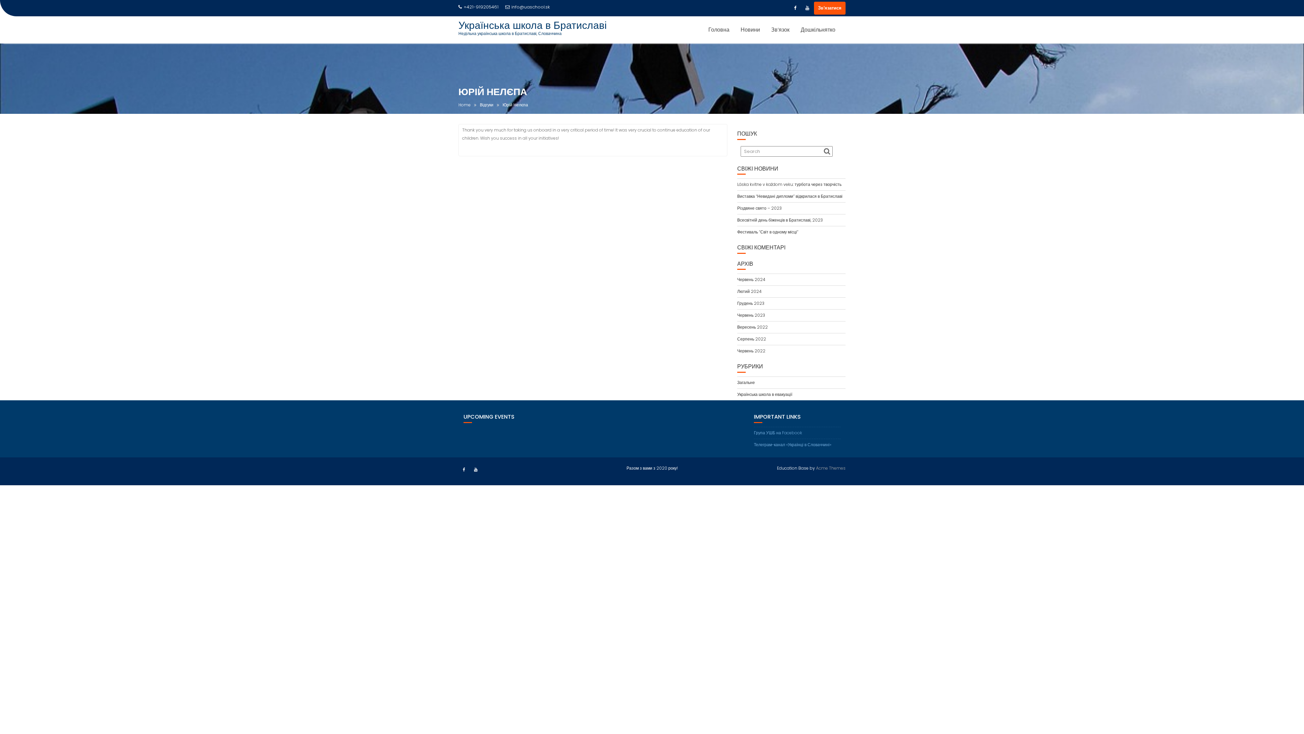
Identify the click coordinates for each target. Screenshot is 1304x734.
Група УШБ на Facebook (778, 433)
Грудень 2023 (750, 303)
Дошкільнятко (818, 30)
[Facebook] (795, 8)
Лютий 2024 (749, 291)
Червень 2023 (751, 315)
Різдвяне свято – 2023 (759, 208)
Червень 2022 (751, 351)
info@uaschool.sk (530, 7)
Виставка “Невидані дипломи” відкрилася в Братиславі (790, 196)
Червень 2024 (751, 279)
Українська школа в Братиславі (532, 25)
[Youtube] (807, 8)
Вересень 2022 (752, 327)
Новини (750, 30)
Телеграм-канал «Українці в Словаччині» (792, 445)
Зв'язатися (829, 8)
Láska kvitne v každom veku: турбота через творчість (789, 184)
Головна (718, 30)
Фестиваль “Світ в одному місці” (767, 232)
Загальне (746, 382)
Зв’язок (780, 30)
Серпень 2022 (751, 339)
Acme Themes (831, 468)
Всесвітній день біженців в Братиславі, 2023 (780, 220)
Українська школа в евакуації (764, 394)
